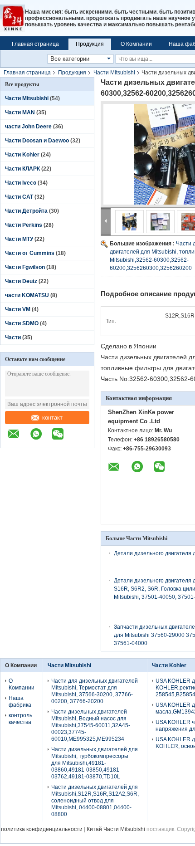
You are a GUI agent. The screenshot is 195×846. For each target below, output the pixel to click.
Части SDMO (22, 323)
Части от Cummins (29, 253)
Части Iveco (20, 183)
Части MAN (20, 112)
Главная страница (35, 44)
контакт (52, 417)
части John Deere (28, 126)
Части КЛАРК (22, 169)
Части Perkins (23, 225)
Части (13, 337)
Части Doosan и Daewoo (37, 140)
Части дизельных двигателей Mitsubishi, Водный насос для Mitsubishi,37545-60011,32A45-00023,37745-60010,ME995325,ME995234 (90, 725)
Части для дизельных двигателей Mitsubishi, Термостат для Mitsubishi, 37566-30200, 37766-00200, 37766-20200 (94, 691)
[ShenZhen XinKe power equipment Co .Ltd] (12, 18)
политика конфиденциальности (42, 829)
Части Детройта (26, 211)
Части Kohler (22, 155)
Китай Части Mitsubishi (116, 829)
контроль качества (20, 718)
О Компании (136, 44)
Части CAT (19, 197)
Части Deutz (21, 281)
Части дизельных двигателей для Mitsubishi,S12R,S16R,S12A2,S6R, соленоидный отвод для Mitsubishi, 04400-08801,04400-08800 (95, 800)
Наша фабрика (20, 701)
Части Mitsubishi (114, 72)
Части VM (17, 309)
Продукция (90, 44)
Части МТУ (19, 239)
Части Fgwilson (25, 267)
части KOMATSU (27, 295)
